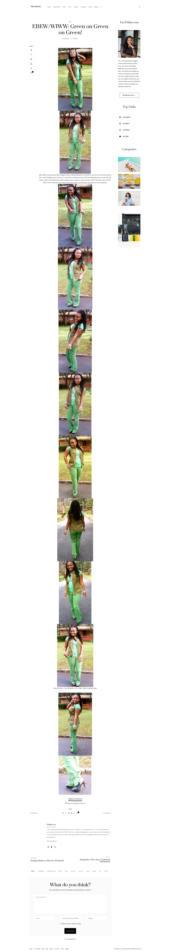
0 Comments (107, 813)
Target (94, 871)
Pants (87, 871)
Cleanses (83, 7)
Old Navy (81, 871)
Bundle (96, 7)
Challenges (41, 871)
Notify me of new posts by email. (71, 924)
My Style (73, 871)
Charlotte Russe (51, 871)
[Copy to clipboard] (31, 68)
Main (70, 22)
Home (49, 7)
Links (90, 7)
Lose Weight (57, 7)
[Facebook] (31, 50)
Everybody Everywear (90, 175)
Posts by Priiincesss (52, 841)
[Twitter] (31, 54)
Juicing (76, 7)
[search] (101, 7)
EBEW (60, 871)
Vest (100, 871)
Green (66, 871)
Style (69, 7)
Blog (64, 7)
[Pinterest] (31, 59)
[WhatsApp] (31, 63)
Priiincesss (66, 38)
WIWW (106, 871)
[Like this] (31, 73)
